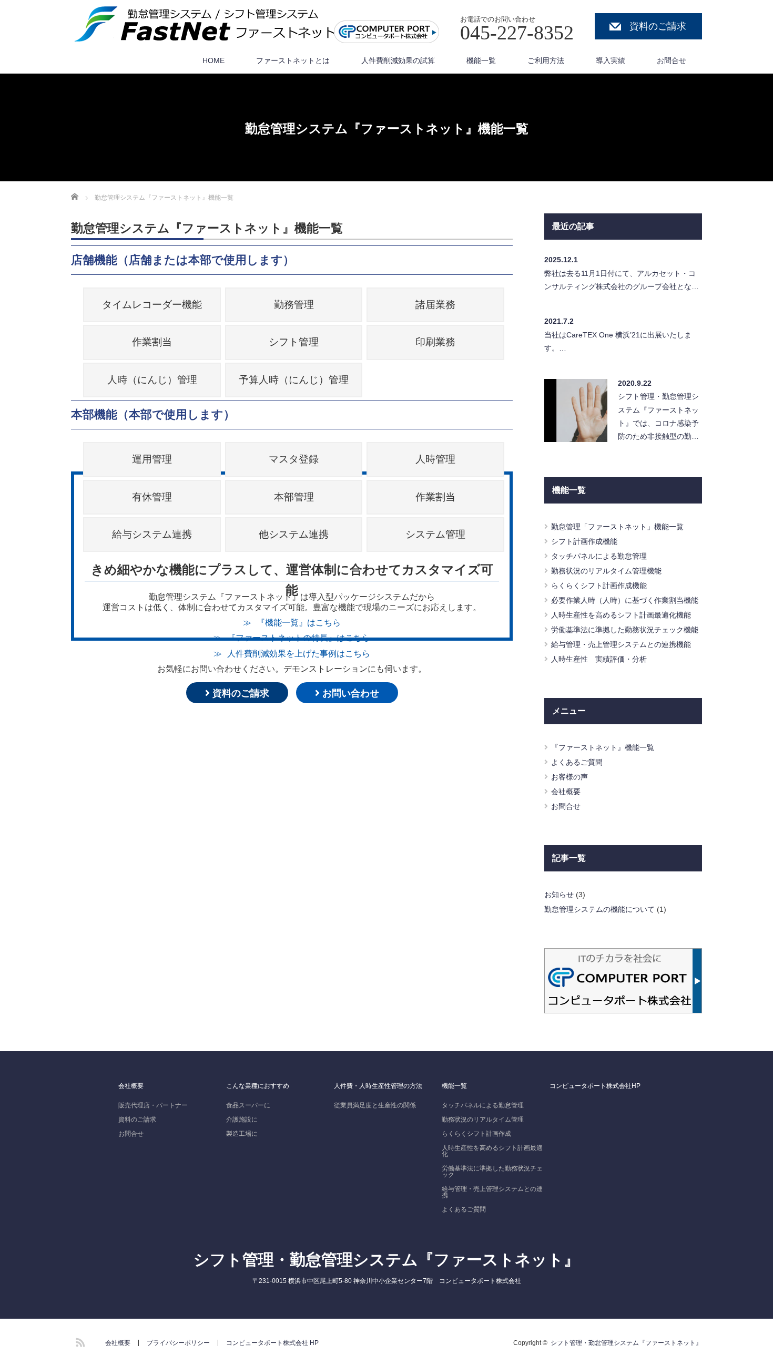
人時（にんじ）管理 (152, 379)
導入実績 (610, 60)
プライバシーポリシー (178, 1343)
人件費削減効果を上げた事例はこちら (298, 653)
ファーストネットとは (293, 60)
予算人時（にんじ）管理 (294, 379)
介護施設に (242, 1119)
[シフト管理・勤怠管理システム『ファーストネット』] (210, 24)
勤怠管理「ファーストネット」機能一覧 (617, 526)
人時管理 (435, 459)
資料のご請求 (657, 26)
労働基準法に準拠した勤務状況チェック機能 (624, 629)
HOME (213, 60)
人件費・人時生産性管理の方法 (378, 1086)
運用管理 (152, 459)
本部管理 (294, 496)
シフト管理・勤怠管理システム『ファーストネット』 (386, 1259)
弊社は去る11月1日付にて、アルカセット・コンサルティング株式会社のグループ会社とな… (621, 280)
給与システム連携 (152, 534)
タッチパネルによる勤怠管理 (599, 556)
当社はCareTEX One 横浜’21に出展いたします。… (617, 341)
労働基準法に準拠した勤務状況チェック (492, 1171)
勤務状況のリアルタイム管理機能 (606, 571)
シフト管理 (294, 341)
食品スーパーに (248, 1105)
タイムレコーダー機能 (152, 304)
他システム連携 (294, 534)
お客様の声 (569, 777)
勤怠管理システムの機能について (599, 909)
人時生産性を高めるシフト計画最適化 (492, 1151)
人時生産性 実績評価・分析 (599, 659)
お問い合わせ (349, 693)
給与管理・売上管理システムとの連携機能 (621, 644)
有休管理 (152, 496)
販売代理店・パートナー (153, 1105)
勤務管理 (294, 304)
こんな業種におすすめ (257, 1086)
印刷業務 (435, 341)
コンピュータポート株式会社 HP (272, 1343)
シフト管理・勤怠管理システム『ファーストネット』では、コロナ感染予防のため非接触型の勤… (658, 416)
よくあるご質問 (577, 762)
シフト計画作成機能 (584, 541)
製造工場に (242, 1134)
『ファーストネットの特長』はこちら (298, 637)
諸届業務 (435, 304)
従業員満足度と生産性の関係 (375, 1105)
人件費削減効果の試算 (398, 60)
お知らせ (559, 894)
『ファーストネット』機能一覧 (602, 747)
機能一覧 (481, 60)
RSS (79, 1341)
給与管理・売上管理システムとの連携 (492, 1192)
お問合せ (671, 60)
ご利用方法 (545, 60)
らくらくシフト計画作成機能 (599, 585)
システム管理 (435, 534)
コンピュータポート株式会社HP (595, 1086)
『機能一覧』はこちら (299, 622)
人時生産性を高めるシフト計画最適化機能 (621, 615)
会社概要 (566, 791)
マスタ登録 (294, 459)
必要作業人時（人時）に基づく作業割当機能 (624, 600)
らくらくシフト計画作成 (476, 1134)
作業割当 (152, 341)
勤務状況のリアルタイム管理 (483, 1119)
